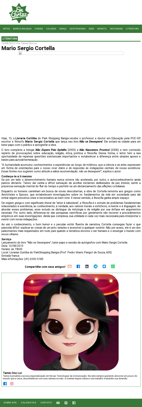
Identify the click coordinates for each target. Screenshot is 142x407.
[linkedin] (87, 266)
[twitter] (104, 266)
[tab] (6, 29)
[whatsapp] (113, 266)
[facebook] (78, 266)
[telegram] (95, 266)
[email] (69, 266)
